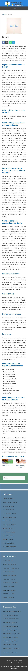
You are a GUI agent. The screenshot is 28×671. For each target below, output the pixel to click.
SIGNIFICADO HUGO (8, 597)
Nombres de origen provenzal (11, 648)
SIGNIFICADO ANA (8, 560)
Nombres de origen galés (10, 630)
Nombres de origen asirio (10, 622)
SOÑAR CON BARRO (8, 510)
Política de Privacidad (11, 662)
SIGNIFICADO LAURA (9, 579)
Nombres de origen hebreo (10, 641)
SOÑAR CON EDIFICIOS (9, 547)
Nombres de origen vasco (10, 652)
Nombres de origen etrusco (10, 626)
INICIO (4, 14)
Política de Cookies (17, 660)
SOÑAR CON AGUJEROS (9, 513)
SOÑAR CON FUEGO (8, 521)
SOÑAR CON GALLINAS (9, 524)
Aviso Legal (8, 660)
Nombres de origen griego (10, 637)
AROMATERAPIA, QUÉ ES (20, 466)
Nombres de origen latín (10, 644)
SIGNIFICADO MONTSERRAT (11, 568)
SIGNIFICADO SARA (8, 571)
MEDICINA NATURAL (7, 465)
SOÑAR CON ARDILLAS (9, 517)
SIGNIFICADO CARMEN (9, 575)
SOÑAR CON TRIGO (8, 539)
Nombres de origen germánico (11, 633)
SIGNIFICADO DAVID (8, 594)
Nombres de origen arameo (11, 619)
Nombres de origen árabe (10, 615)
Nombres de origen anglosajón (12, 611)
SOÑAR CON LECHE (8, 536)
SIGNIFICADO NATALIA (9, 564)
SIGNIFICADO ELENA (9, 586)
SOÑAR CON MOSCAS (9, 532)
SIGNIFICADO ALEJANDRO (10, 583)
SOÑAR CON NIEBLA (8, 528)
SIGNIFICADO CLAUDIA (9, 590)
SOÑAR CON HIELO (8, 506)
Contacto (20, 662)
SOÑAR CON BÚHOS (8, 543)
